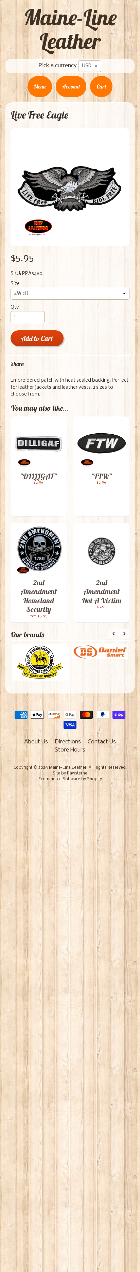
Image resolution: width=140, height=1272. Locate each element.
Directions (68, 742)
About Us (36, 742)
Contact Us (102, 742)
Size (15, 283)
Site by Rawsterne (70, 773)
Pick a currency (58, 65)
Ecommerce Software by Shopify (70, 779)
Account (71, 86)
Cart (101, 86)
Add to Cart (37, 338)
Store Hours (70, 750)
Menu (40, 86)
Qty (15, 307)
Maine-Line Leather (70, 29)
